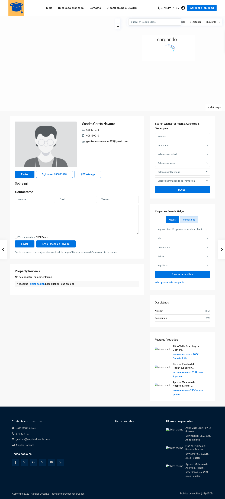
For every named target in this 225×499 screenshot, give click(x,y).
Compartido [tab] (189, 219)
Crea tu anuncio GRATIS (122, 8)
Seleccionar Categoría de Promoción (176, 180)
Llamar (56, 174)
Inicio (49, 8)
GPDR (209, 493)
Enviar (24, 174)
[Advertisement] (56, 42)
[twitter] (24, 462)
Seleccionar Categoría (169, 172)
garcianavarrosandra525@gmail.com (107, 141)
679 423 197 (23, 433)
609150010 (92, 135)
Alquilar (159, 311)
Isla (159, 238)
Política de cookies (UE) (193, 493)
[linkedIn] (33, 462)
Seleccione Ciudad (167, 154)
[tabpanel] (182, 255)
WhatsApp (89, 174)
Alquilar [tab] (172, 219)
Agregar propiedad (202, 8)
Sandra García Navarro (98, 124)
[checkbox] (16, 237)
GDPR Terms (42, 237)
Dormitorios (164, 247)
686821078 (92, 129)
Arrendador (163, 145)
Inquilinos (163, 265)
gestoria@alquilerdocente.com (33, 439)
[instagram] (60, 462)
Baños (161, 256)
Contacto (95, 8)
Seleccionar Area (166, 163)
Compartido (161, 318)
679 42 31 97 (170, 8)
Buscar (182, 189)
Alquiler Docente (25, 445)
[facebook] (15, 462)
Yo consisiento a (33, 237)
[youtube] (51, 462)
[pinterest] (42, 462)
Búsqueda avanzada (71, 8)
